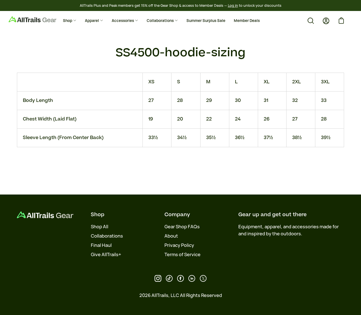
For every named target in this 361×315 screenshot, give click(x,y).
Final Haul (101, 245)
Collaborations (107, 236)
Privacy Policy (179, 245)
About (171, 236)
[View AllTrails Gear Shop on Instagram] (158, 278)
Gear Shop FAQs (182, 227)
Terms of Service (182, 254)
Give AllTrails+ (106, 254)
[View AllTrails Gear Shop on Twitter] (203, 278)
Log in (233, 5)
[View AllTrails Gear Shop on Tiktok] (169, 278)
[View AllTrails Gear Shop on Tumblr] (191, 278)
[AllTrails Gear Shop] (41, 19)
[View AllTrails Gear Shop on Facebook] (180, 278)
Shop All (99, 227)
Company (177, 214)
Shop (97, 214)
